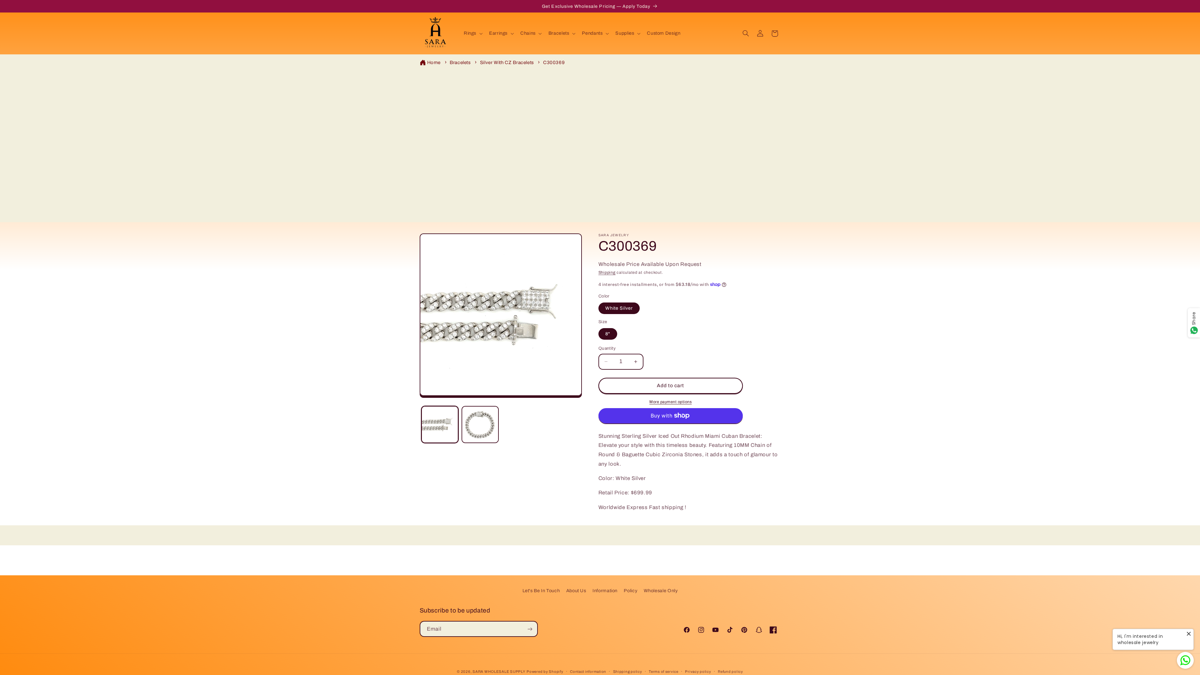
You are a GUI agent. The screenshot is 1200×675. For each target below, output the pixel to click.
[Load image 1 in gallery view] (439, 424)
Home (434, 62)
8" (607, 333)
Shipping (607, 273)
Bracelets (460, 62)
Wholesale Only (661, 590)
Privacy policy (698, 671)
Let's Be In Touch (541, 590)
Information (605, 590)
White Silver (619, 308)
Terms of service (663, 671)
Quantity (607, 348)
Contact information (588, 671)
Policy (630, 590)
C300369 (554, 62)
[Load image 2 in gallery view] (480, 424)
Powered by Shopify (545, 671)
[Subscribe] (529, 629)
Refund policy (730, 671)
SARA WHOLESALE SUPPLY (498, 671)
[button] (472, 33)
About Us (576, 590)
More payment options (670, 402)
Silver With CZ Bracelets (507, 62)
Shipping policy (627, 671)
